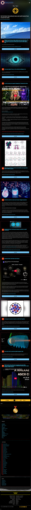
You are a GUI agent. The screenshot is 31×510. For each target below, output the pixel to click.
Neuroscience (24, 417)
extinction (14, 416)
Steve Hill (4, 466)
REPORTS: (17, 500)
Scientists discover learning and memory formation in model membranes (15, 230)
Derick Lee (4, 460)
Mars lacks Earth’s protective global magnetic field (13, 351)
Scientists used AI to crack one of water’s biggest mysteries (15, 200)
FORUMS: (13, 504)
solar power (13, 46)
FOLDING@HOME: (11, 501)
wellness (27, 418)
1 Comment (13, 74)
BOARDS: (17, 499)
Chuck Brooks (5, 74)
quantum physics (14, 326)
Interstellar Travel (7, 417)
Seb (3, 468)
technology (20, 418)
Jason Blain (4, 470)
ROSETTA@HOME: (10, 502)
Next (24, 400)
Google (19, 416)
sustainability (15, 46)
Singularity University (4, 428)
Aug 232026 (3, 41)
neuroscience (15, 249)
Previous (7, 400)
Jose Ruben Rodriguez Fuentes (7, 454)
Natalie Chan (4, 464)
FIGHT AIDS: (11, 500)
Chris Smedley (5, 473)
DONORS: (13, 499)
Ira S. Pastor (4, 472)
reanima (28, 417)
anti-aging (8, 415)
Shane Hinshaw (5, 462)
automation (3, 436)
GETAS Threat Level (15, 493)
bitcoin (26, 415)
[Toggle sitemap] (28, 2)
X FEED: (11, 498)
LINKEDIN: (11, 497)
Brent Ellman (4, 467)
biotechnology (24, 415)
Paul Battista (5, 133)
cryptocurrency (7, 416)
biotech (20, 415)
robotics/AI (8, 74)
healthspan (24, 416)
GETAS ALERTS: (17, 497)
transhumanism (23, 418)
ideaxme (28, 416)
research (10, 418)
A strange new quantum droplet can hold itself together (14, 319)
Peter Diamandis (4, 425)
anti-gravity (3, 432)
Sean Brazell (4, 465)
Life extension (14, 417)
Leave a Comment (19, 46)
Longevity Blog (4, 481)
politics (26, 417)
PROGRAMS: (17, 501)
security (10, 74)
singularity (19, 133)
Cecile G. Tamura (5, 458)
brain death (3, 416)
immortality (4, 417)
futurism (10, 174)
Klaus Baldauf (5, 457)
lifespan (18, 417)
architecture (3, 433)
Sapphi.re (12, 506)
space (8, 356)
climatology (9, 46)
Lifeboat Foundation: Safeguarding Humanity (14, 3)
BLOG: (16, 498)
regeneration (8, 418)
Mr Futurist (3, 482)
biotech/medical (8, 133)
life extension (13, 133)
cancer (5, 416)
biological (10, 249)
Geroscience (3, 480)
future (16, 416)
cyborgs (11, 133)
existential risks (11, 416)
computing (12, 249)
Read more (15, 49)
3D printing (3, 423)
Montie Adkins (5, 471)
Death (9, 416)
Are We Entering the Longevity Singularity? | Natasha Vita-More (16, 83)
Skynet (3, 429)
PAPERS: (17, 502)
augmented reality (4, 435)
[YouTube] (24, 506)
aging (2, 415)
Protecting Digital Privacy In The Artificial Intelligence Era (15, 69)
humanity (26, 416)
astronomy (3, 434)
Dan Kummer (4, 455)
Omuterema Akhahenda (6, 456)
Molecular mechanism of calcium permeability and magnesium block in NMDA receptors (16, 168)
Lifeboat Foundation (5, 506)
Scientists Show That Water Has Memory (11, 258)
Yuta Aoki (4, 459)
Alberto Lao (4, 461)
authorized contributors (7, 19)
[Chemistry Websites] (15, 409)
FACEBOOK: (11, 496)
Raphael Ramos (5, 463)
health (21, 416)
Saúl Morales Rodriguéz (6, 174)
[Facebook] (20, 506)
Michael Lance (5, 469)
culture (8, 416)
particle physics (10, 326)
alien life (3, 431)
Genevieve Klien (5, 46)
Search (29, 405)
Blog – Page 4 (15, 6)
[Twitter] (21, 506)
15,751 (21, 400)
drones (11, 46)
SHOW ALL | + (3, 474)
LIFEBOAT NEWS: (17, 496)
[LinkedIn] (23, 506)
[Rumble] (26, 506)
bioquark (17, 415)
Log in (2, 19)
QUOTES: (17, 504)
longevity (20, 417)
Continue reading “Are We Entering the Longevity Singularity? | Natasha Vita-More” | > (13, 131)
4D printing (3, 424)
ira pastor (11, 417)
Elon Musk (3, 427)
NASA (22, 417)
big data (3, 437)
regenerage (4, 418)
